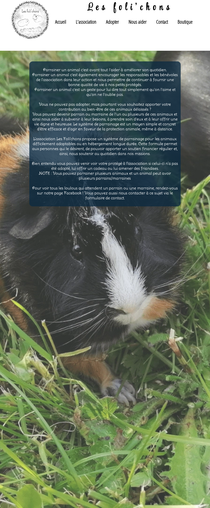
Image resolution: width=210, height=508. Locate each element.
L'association (86, 21)
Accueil (60, 21)
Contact (162, 21)
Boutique (185, 21)
